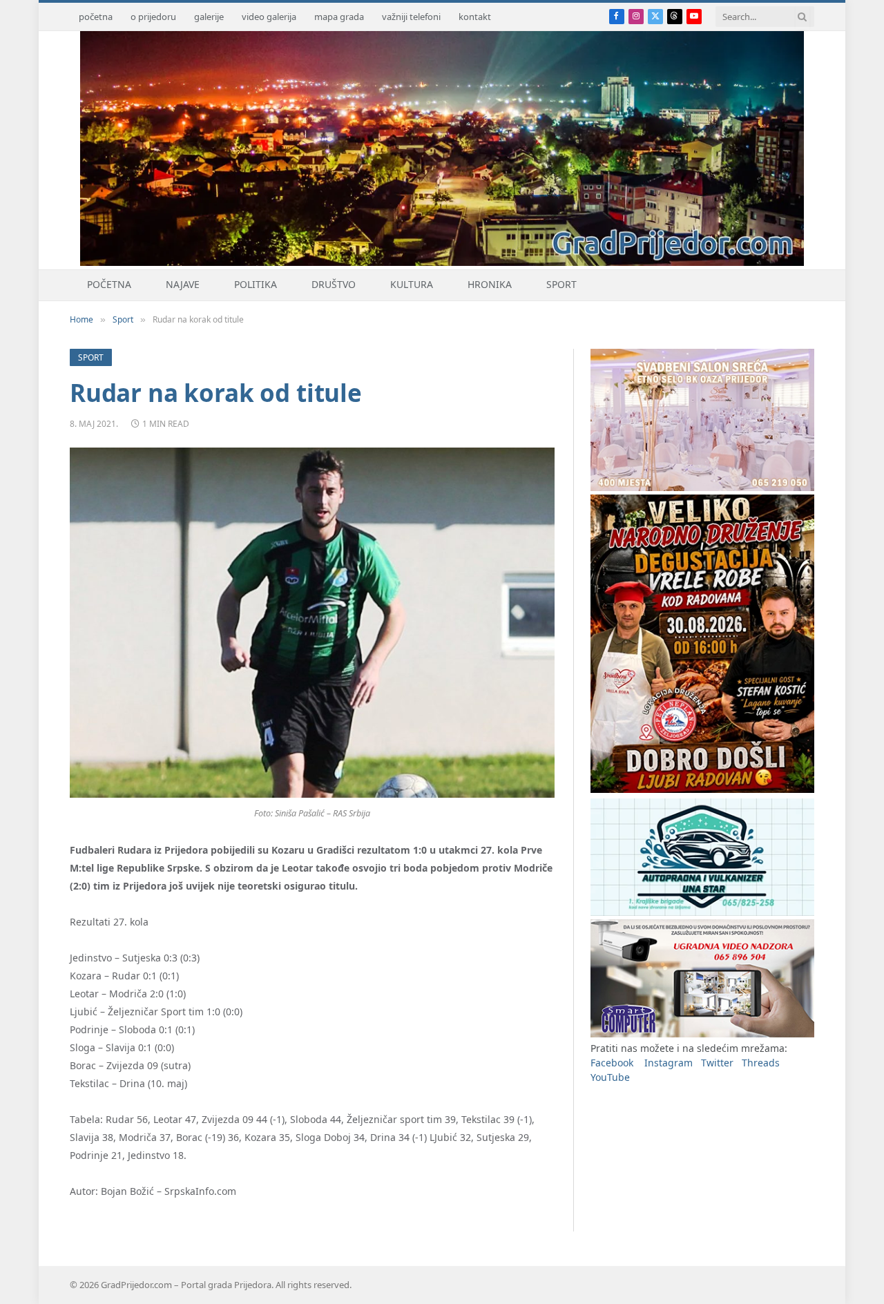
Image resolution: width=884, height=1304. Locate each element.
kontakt (475, 16)
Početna (109, 284)
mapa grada (339, 16)
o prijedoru (153, 16)
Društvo (333, 284)
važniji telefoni (411, 16)
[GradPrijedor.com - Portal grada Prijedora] (442, 262)
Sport (561, 284)
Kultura (411, 284)
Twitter (717, 1062)
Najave (183, 284)
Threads (761, 1062)
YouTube (610, 1077)
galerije (209, 16)
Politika (255, 284)
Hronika (490, 284)
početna (96, 16)
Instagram (668, 1062)
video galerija (269, 16)
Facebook (611, 1062)
